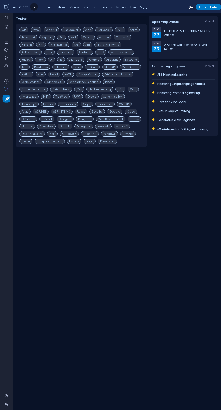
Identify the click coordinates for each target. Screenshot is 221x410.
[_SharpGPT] (7, 89)
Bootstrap (41, 67)
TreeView (61, 96)
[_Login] (7, 404)
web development (110, 119)
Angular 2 (122, 126)
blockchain (105, 104)
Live (133, 7)
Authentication (112, 96)
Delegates (84, 126)
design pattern (88, 74)
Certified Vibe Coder (171, 102)
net (41, 44)
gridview (85, 52)
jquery (26, 59)
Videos (75, 7)
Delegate (65, 119)
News (61, 7)
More (143, 7)
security (97, 111)
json (40, 59)
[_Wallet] (7, 42)
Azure (133, 30)
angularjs (112, 59)
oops (87, 104)
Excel (77, 67)
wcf (73, 37)
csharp (87, 37)
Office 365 (69, 133)
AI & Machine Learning (172, 74)
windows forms (121, 52)
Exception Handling (49, 141)
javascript (28, 37)
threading (89, 133)
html (49, 52)
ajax (40, 74)
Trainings (105, 7)
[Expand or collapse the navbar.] (6, 17)
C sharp (92, 67)
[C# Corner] (6, 6)
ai (51, 59)
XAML (68, 74)
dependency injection (83, 82)
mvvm (108, 82)
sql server (104, 30)
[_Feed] (7, 26)
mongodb (85, 119)
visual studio (58, 44)
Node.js (27, 126)
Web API (51, 30)
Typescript (29, 104)
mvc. (52, 133)
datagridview (61, 89)
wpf (88, 30)
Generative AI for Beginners (176, 120)
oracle (91, 96)
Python (26, 74)
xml (76, 44)
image (26, 141)
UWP (77, 96)
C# (24, 30)
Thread (134, 119)
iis (61, 59)
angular (104, 37)
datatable (28, 119)
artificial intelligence (117, 74)
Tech (49, 7)
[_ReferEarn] (7, 73)
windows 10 (54, 82)
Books (121, 7)
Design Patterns (32, 133)
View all (210, 21)
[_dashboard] (7, 34)
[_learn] (7, 50)
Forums (89, 7)
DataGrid (131, 59)
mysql (54, 74)
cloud (131, 111)
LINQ (101, 52)
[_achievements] (7, 58)
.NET (120, 30)
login (89, 141)
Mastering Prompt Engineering (178, 93)
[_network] (7, 65)
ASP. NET (40, 111)
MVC (36, 30)
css (79, 89)
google (114, 111)
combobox (68, 104)
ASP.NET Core (30, 52)
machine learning (100, 89)
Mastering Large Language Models (181, 84)
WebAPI (124, 104)
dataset (47, 119)
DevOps (128, 133)
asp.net (47, 37)
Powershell (107, 141)
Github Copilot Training (173, 111)
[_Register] (7, 395)
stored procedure (34, 89)
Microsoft (122, 37)
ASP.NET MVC (61, 111)
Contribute (209, 7)
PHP (46, 96)
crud (133, 89)
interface (61, 67)
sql (61, 37)
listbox (74, 141)
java (24, 67)
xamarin (27, 44)
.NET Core (75, 59)
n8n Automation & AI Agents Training (182, 129)
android (94, 59)
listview (48, 104)
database (65, 52)
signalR (65, 126)
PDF (120, 89)
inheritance (29, 96)
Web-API (103, 126)
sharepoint (71, 30)
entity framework (108, 44)
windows (109, 133)
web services (31, 82)
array (25, 111)
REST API (109, 67)
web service (130, 67)
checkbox (46, 126)
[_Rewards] (7, 81)
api (87, 44)
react (81, 111)
